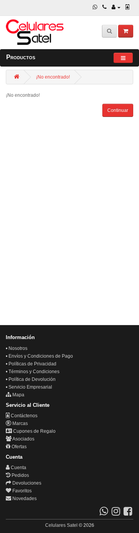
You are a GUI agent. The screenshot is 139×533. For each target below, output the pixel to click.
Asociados (23, 439)
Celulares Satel (61, 525)
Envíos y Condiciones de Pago (40, 356)
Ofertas (18, 446)
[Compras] (125, 31)
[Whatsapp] (95, 7)
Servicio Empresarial (30, 387)
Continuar (117, 110)
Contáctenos (23, 415)
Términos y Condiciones (33, 371)
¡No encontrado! (53, 77)
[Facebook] (127, 513)
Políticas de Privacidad (32, 364)
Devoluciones (26, 483)
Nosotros (17, 348)
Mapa (17, 395)
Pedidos (19, 475)
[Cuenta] (116, 7)
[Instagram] (115, 513)
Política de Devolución (32, 379)
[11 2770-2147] (104, 7)
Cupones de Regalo (34, 431)
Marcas (19, 423)
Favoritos (21, 491)
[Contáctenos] (127, 7)
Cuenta (18, 467)
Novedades (24, 498)
